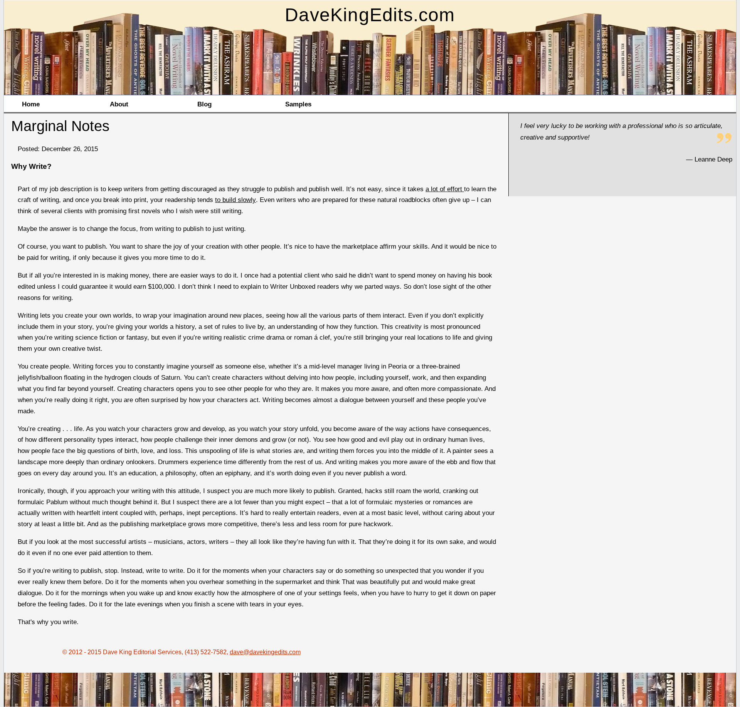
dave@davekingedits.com (265, 651)
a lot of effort (445, 189)
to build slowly (235, 200)
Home (31, 104)
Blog (204, 104)
